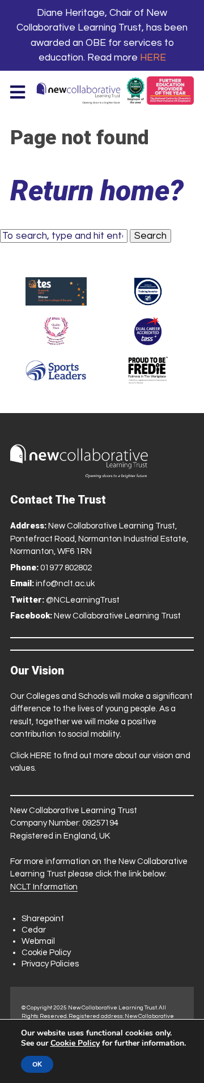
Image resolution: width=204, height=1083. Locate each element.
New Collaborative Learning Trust (117, 616)
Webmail (38, 941)
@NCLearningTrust (83, 600)
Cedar (34, 930)
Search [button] (150, 236)
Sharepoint (43, 918)
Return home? (97, 190)
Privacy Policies (50, 964)
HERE (153, 58)
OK (37, 1064)
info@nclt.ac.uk (65, 583)
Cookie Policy (46, 952)
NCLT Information (44, 887)
